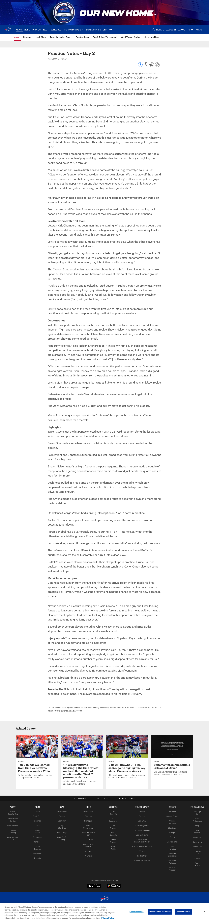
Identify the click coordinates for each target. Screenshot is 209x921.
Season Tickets (172, 816)
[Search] (154, 29)
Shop (197, 826)
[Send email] (151, 66)
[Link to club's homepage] (8, 29)
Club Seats (172, 828)
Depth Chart (37, 816)
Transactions (37, 837)
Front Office (37, 854)
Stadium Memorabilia (142, 860)
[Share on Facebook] (140, 66)
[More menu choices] (110, 29)
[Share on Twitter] (146, 66)
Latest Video (88, 812)
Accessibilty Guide (142, 825)
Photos (197, 858)
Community (197, 842)
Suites (172, 837)
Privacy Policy (107, 918)
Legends (37, 858)
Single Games (172, 842)
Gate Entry (142, 821)
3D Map (142, 851)
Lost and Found (142, 835)
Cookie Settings (136, 912)
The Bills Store (141, 856)
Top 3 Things (62, 833)
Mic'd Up (88, 851)
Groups (172, 833)
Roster (37, 812)
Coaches (37, 821)
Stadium (142, 812)
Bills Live (88, 816)
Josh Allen (62, 821)
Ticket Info (172, 812)
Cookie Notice (12, 826)
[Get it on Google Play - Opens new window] (114, 887)
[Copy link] (157, 64)
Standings (37, 842)
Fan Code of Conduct (142, 830)
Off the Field (88, 839)
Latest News (62, 812)
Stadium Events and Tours (142, 846)
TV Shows (88, 856)
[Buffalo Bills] (104, 899)
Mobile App (197, 847)
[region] (104, 912)
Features (62, 816)
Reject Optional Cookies (160, 912)
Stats (38, 825)
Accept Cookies (183, 912)
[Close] (204, 912)
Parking (142, 816)
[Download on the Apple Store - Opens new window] (94, 886)
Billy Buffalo (197, 837)
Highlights (88, 821)
